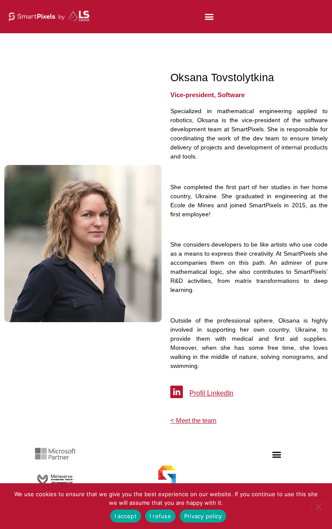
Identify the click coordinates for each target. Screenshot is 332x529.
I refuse (160, 516)
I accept (126, 516)
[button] (209, 17)
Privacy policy (203, 516)
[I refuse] (318, 506)
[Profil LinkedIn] (176, 392)
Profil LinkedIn (211, 393)
